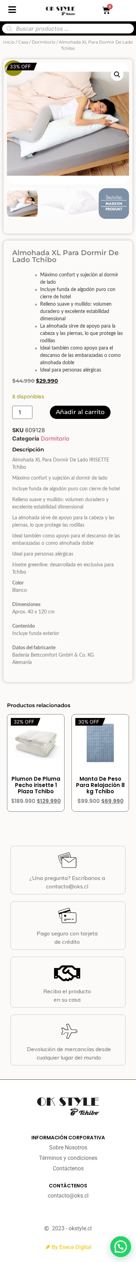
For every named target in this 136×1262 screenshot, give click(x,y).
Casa (23, 42)
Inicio (9, 42)
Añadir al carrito (80, 411)
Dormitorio (43, 42)
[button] (117, 74)
